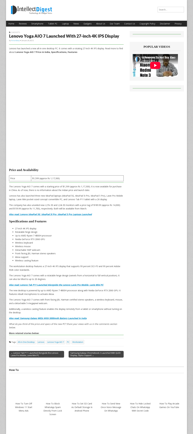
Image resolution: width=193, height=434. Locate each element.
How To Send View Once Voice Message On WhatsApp (111, 407)
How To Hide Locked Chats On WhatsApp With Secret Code (140, 407)
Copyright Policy (147, 23)
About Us (100, 23)
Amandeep (15, 40)
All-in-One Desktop (26, 342)
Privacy (178, 23)
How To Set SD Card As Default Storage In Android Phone (81, 407)
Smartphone (37, 23)
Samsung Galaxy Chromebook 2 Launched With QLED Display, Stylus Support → (95, 354)
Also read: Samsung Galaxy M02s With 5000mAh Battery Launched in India (48, 318)
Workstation (77, 342)
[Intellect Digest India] (31, 8)
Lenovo (41, 342)
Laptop (65, 23)
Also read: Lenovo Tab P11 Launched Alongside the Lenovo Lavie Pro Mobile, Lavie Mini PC (56, 284)
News (76, 23)
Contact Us (129, 23)
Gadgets (88, 23)
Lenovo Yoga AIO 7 (55, 342)
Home (11, 23)
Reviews (23, 23)
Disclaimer (165, 23)
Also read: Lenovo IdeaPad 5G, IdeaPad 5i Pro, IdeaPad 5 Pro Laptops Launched (50, 214)
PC (68, 342)
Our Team (115, 23)
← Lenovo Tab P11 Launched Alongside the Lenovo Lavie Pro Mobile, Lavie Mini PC (34, 354)
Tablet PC (52, 23)
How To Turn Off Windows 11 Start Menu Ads (23, 407)
